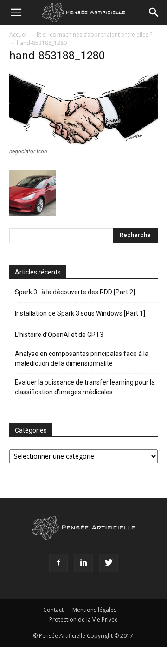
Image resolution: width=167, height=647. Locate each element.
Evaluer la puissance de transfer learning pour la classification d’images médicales (85, 387)
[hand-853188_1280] (83, 143)
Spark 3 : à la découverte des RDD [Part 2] (75, 292)
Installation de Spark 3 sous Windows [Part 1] (80, 313)
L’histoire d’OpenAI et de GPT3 (59, 334)
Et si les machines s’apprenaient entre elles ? (94, 34)
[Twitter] (108, 563)
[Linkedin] (83, 563)
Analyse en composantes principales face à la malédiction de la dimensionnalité (81, 358)
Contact (53, 610)
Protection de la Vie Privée (83, 619)
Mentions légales (94, 610)
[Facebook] (58, 563)
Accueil (18, 34)
